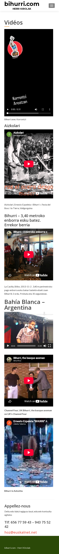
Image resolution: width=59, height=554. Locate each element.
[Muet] (44, 345)
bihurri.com (21, 3)
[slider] (26, 346)
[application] (28, 330)
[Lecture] (8, 345)
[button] (29, 330)
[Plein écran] (49, 345)
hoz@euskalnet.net (20, 532)
